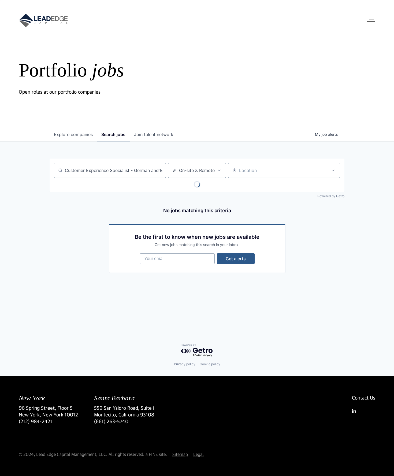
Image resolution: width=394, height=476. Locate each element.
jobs (113, 134)
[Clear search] (159, 170)
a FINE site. (156, 454)
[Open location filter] (333, 170)
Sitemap (180, 454)
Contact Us (363, 398)
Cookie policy (210, 364)
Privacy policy (184, 364)
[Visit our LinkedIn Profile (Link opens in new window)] (363, 411)
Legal (198, 454)
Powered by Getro (330, 196)
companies (73, 134)
